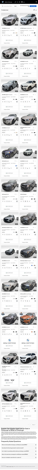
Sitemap (10, 466)
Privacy (12, 466)
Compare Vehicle (7, 43)
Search (15, 6)
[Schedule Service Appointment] (15, 2)
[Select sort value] (36, 10)
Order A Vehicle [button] (33, 6)
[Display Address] (19, 2)
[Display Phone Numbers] (17, 2)
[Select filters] (34, 10)
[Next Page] (30, 425)
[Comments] (17, 35)
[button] (18, 19)
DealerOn (7, 466)
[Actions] (17, 28)
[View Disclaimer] (11, 35)
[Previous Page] (28, 425)
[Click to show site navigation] (36, 2)
